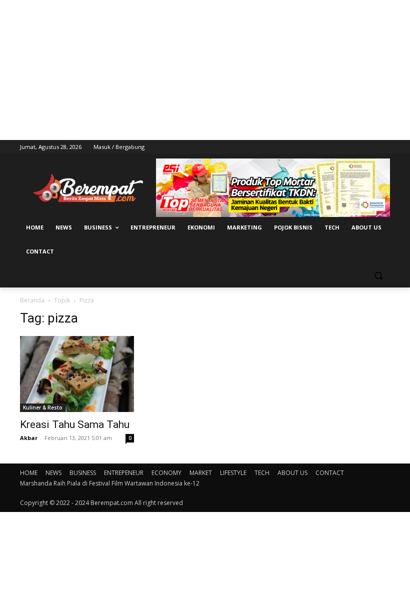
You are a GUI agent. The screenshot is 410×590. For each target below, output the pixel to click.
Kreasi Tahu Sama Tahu (75, 424)
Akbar (29, 438)
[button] (378, 276)
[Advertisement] (205, 70)
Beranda (32, 300)
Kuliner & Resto (42, 407)
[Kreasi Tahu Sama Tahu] (77, 374)
